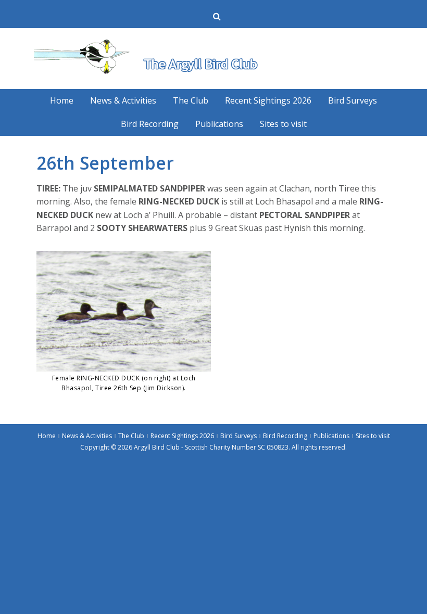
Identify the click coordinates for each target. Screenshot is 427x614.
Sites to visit (283, 124)
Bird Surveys (352, 100)
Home (61, 100)
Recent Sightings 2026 (268, 100)
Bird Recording (150, 124)
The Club (190, 100)
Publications (219, 124)
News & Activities (123, 100)
